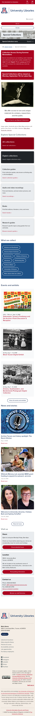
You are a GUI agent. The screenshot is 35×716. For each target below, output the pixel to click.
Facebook (6, 657)
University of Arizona (10, 269)
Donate (17, 28)
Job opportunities (6, 649)
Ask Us (17, 23)
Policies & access (6, 644)
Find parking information (17, 572)
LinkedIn (5, 662)
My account (29, 19)
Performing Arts (19, 260)
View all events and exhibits (17, 400)
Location (5, 555)
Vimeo (5, 664)
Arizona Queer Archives (11, 252)
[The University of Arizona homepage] (10, 2)
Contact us (6, 580)
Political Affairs (8, 265)
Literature (7, 260)
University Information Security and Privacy (17, 710)
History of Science (21, 256)
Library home (8, 47)
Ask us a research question (10, 589)
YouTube (5, 667)
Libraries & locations (7, 640)
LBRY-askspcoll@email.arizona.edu (16, 585)
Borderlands (7, 256)
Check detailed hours (17, 547)
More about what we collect (12, 273)
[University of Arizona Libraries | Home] (17, 10)
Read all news (17, 524)
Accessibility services (7, 647)
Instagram (6, 660)
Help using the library (7, 642)
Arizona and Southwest (11, 247)
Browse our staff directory (17, 593)
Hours (4, 534)
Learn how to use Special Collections (17, 120)
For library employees (7, 651)
